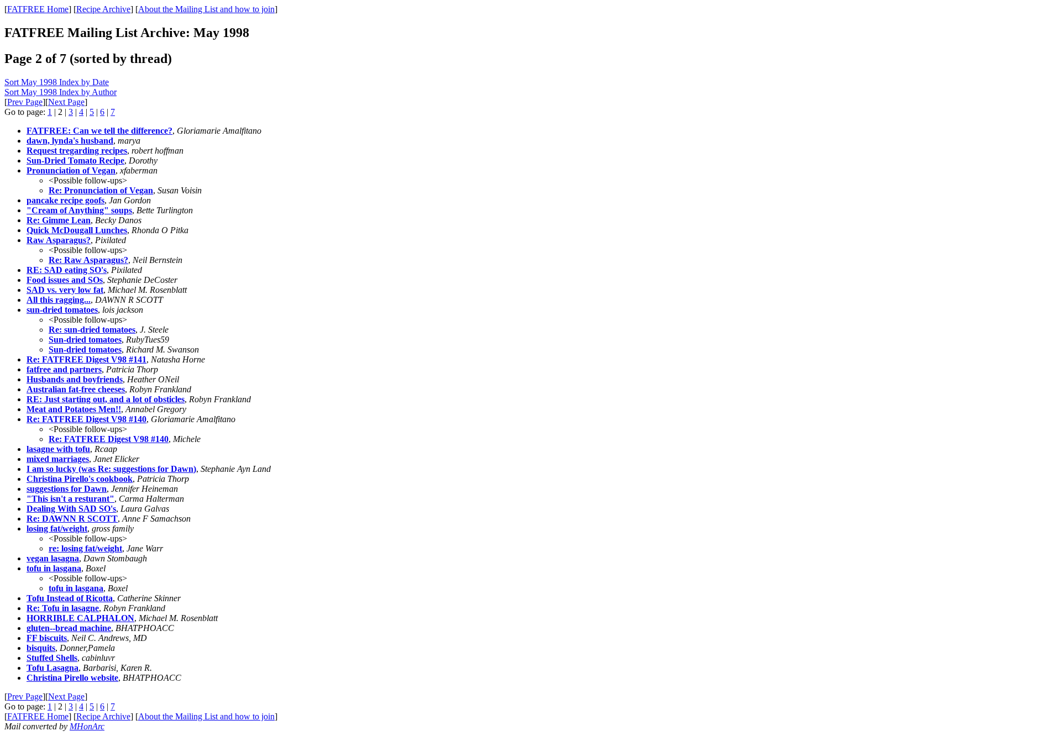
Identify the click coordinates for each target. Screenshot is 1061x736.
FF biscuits (47, 638)
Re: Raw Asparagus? (88, 260)
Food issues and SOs (65, 280)
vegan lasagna (53, 558)
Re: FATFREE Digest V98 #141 (86, 359)
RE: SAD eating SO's (67, 270)
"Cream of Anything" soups (79, 210)
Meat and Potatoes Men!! (74, 409)
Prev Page (25, 102)
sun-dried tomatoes (62, 309)
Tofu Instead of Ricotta (70, 598)
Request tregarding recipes (77, 150)
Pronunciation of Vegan (71, 170)
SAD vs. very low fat (65, 290)
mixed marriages (58, 459)
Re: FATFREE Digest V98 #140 (86, 419)
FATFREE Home (38, 9)
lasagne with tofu (58, 449)
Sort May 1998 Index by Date (56, 82)
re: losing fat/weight (85, 548)
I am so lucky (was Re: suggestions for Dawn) (111, 469)
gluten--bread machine (69, 628)
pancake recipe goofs (65, 200)
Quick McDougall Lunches (77, 230)
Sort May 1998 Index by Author (60, 92)
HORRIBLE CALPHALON (80, 618)
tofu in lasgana (54, 568)
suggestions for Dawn (67, 488)
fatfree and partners (64, 369)
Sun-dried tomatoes (85, 339)
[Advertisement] (1011, 172)
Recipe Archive (103, 9)
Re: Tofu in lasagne (63, 608)
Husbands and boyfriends (75, 379)
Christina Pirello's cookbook (80, 478)
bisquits (41, 648)
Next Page (66, 102)
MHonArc (87, 726)
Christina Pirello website (72, 677)
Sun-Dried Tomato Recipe (75, 160)
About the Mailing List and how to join (206, 9)
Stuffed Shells (52, 658)
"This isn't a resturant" (70, 498)
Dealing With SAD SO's (71, 508)
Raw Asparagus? (59, 240)
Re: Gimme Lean (59, 220)
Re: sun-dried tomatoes (92, 329)
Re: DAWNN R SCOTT (72, 518)
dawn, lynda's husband (70, 140)
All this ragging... (59, 299)
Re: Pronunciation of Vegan (101, 190)
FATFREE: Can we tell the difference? (99, 130)
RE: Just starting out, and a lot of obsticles (106, 399)
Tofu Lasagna (52, 667)
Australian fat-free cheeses (76, 389)
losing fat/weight (57, 528)
